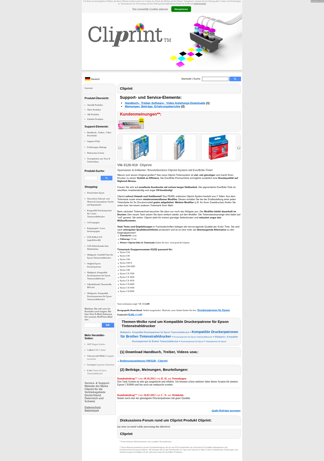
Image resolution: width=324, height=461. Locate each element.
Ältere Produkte (94, 110)
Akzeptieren (181, 9)
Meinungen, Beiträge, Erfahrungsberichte (152, 106)
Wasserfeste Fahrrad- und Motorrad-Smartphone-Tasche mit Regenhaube (100, 202)
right (238, 147)
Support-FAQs (93, 141)
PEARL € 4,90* (134, 314)
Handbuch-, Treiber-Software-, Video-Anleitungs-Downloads (165, 103)
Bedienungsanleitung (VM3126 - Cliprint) (144, 360)
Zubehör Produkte (95, 119)
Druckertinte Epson (95, 193)
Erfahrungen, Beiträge (96, 147)
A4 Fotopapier (93, 222)
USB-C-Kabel (96, 350)
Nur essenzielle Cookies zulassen (150, 9)
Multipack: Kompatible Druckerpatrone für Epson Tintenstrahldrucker (98, 275)
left (120, 147)
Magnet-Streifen (96, 344)
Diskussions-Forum (95, 153)
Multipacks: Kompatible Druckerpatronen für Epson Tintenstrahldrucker (99, 296)
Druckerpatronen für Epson (213, 310)
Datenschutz (200, 4)
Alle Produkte (93, 114)
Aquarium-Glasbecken (100, 365)
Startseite (186, 78)
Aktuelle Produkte (95, 105)
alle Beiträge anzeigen (227, 410)
